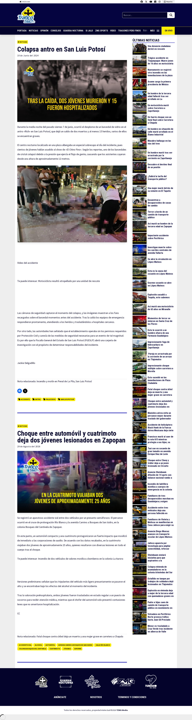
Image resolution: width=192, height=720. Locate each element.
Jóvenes (67, 649)
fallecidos (50, 399)
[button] (72, 204)
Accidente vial (25, 645)
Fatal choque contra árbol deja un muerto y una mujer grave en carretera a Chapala (80, 636)
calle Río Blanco (103, 645)
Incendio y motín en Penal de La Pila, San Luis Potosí (64, 381)
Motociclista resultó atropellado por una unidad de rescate (69, 281)
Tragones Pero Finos (129, 30)
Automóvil (50, 645)
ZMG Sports (101, 30)
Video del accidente (27, 262)
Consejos (56, 30)
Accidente (25, 399)
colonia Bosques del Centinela (32, 649)
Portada (22, 30)
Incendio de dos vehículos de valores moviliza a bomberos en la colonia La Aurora (80, 558)
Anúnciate (60, 697)
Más (152, 30)
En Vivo (168, 30)
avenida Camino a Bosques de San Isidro (75, 645)
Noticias (33, 30)
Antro (38, 399)
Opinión (44, 30)
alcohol (38, 645)
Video (113, 30)
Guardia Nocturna (73, 30)
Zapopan (77, 649)
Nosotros (96, 697)
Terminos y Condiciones (132, 697)
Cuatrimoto (55, 649)
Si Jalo (89, 30)
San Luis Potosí (67, 399)
